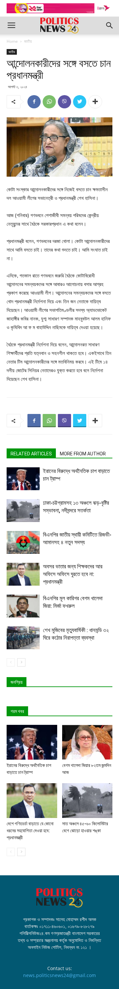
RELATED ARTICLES (31, 453)
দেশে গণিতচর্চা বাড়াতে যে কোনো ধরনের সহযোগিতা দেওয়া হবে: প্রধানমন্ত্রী (30, 830)
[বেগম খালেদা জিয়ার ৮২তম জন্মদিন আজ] (87, 742)
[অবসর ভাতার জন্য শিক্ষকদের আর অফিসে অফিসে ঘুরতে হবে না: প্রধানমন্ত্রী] (23, 574)
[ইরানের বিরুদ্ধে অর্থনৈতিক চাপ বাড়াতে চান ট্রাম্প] (23, 478)
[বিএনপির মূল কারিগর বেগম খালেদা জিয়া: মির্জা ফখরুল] (23, 606)
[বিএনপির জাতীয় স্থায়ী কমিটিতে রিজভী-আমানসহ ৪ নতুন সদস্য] (23, 542)
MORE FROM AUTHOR (83, 453)
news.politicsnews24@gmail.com (59, 975)
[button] (109, 25)
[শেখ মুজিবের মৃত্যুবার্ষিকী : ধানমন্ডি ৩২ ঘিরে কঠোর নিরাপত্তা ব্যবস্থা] (23, 637)
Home (12, 41)
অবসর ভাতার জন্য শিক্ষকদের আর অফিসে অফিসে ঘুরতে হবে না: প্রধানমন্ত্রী (72, 574)
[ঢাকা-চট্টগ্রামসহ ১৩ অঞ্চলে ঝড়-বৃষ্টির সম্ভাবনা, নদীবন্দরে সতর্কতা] (23, 510)
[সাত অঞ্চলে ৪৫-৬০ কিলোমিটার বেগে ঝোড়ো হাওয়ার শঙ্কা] (87, 800)
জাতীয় (28, 41)
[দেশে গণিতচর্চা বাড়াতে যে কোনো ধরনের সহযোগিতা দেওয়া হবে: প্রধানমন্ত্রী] (32, 800)
